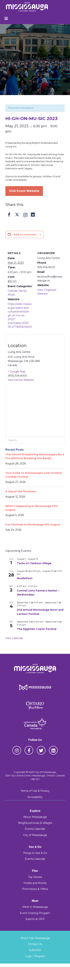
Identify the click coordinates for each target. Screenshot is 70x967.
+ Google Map (16, 371)
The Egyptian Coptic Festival (36, 629)
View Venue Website (21, 379)
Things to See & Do (35, 853)
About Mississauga (35, 817)
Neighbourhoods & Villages (35, 823)
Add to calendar (25, 234)
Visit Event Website (24, 191)
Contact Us (35, 944)
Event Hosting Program (35, 913)
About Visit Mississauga (35, 938)
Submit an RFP (35, 919)
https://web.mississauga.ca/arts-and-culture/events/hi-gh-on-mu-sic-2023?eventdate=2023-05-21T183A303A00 (20, 315)
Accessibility (35, 797)
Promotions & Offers (35, 889)
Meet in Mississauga (35, 907)
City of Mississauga (35, 835)
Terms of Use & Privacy (35, 790)
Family (22, 290)
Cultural (12, 290)
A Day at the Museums (20, 491)
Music (11, 294)
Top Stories (35, 877)
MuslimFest (24, 578)
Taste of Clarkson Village (34, 563)
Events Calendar (35, 828)
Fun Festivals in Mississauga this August (32, 524)
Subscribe (35, 950)
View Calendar (14, 638)
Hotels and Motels (35, 883)
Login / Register (35, 956)
